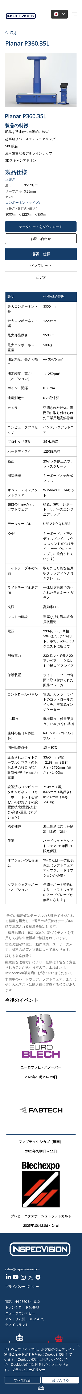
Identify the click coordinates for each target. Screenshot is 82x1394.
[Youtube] (15, 1277)
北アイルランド (17, 1325)
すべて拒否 (22, 1380)
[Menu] (75, 14)
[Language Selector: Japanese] (59, 14)
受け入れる (60, 1380)
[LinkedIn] (8, 1277)
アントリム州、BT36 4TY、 (25, 1319)
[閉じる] (76, 1348)
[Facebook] (38, 1277)
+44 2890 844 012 (26, 1301)
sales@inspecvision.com (22, 1269)
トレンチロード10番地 (22, 1307)
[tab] (41, 254)
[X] (30, 1277)
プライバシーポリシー (22, 1286)
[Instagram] (23, 1277)
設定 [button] (41, 1387)
